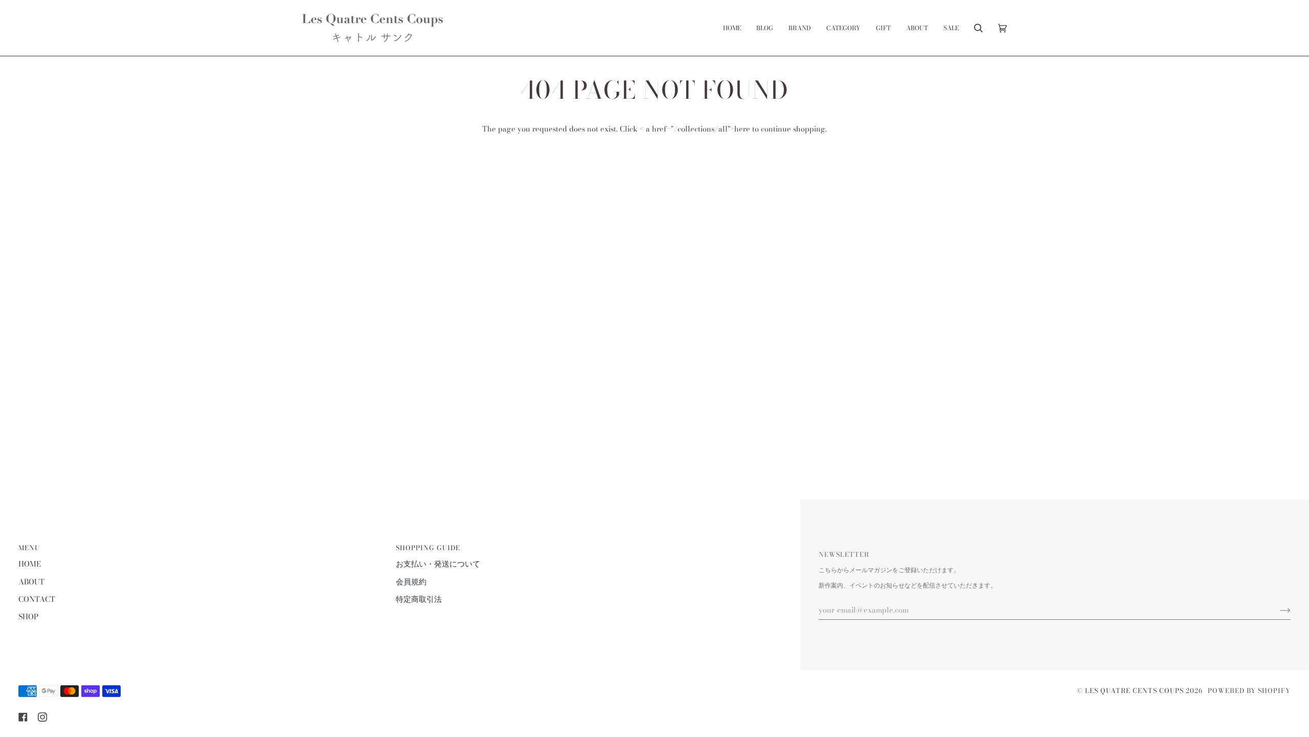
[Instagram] (42, 717)
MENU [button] (29, 548)
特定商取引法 (419, 599)
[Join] (1277, 610)
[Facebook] (23, 717)
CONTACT (36, 599)
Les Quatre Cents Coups (1134, 691)
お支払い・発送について (438, 564)
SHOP (28, 616)
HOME (29, 564)
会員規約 (411, 582)
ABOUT (31, 582)
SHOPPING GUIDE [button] (428, 548)
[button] (800, 28)
